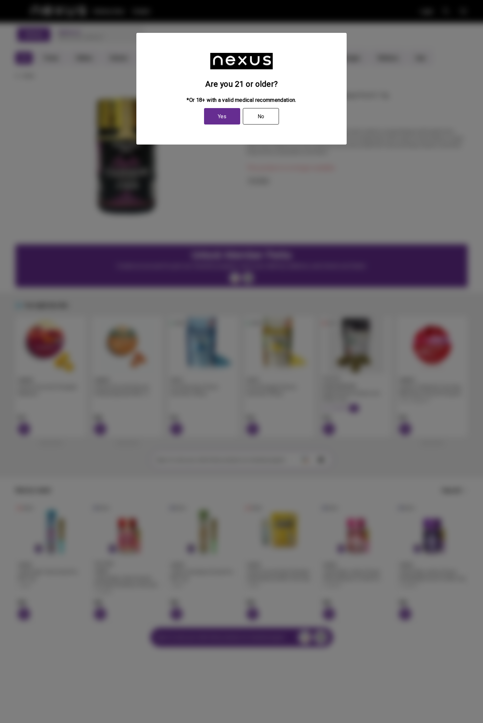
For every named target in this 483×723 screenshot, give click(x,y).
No (261, 116)
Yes (222, 116)
